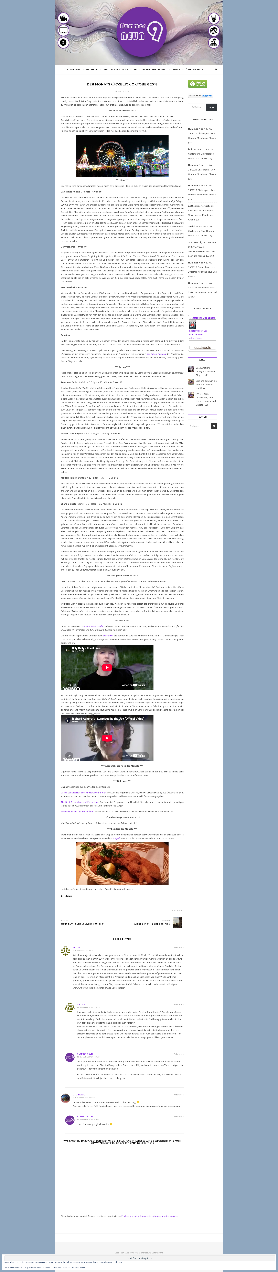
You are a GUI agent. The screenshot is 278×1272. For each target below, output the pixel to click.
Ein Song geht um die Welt (150, 69)
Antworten (179, 947)
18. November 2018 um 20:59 (88, 1119)
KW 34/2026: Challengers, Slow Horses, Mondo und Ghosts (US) (201, 154)
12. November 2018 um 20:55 (88, 1057)
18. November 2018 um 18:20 (84, 1098)
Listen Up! (92, 69)
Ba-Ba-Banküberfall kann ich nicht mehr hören (83, 792)
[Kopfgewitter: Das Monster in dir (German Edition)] (202, 325)
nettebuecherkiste (199, 206)
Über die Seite (194, 69)
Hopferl (116, 838)
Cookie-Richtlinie (78, 1267)
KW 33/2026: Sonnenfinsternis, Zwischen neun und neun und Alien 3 (201, 251)
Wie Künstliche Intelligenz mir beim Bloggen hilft (205, 371)
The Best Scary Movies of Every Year (79, 802)
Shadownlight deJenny (202, 242)
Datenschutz (157, 1252)
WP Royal (134, 1252)
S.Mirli (191, 226)
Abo (211, 107)
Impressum (146, 1252)
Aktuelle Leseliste (203, 317)
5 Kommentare (177, 910)
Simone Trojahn (196, 338)
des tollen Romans (156, 353)
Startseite (74, 69)
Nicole (77, 947)
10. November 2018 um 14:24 (88, 1007)
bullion (192, 149)
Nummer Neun (85, 1054)
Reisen (176, 69)
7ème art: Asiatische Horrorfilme (77, 811)
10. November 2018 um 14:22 (84, 950)
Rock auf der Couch (116, 69)
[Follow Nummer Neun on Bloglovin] (202, 96)
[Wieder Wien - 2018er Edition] (178, 922)
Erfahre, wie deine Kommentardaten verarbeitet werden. (149, 1215)
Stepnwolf (79, 1095)
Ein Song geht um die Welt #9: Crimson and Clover (206, 384)
